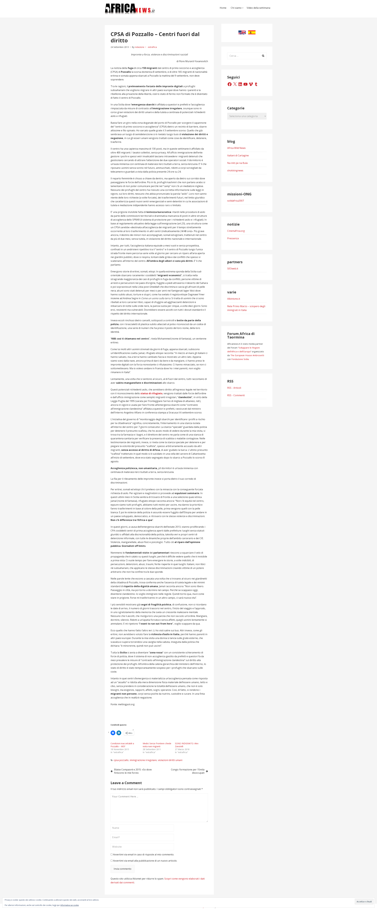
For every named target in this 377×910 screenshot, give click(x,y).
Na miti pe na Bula (237, 163)
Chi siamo (236, 7)
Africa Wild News (236, 148)
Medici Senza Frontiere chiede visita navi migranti (157, 745)
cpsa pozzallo (121, 760)
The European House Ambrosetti (247, 355)
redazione (139, 47)
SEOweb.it (232, 268)
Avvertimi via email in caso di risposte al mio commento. (143, 854)
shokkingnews (235, 170)
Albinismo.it (233, 298)
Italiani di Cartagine (238, 155)
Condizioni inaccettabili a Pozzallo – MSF (122, 745)
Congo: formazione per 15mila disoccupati (187, 771)
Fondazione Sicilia (240, 359)
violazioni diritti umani (170, 760)
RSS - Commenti (236, 395)
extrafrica (152, 47)
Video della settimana (258, 7)
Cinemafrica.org (236, 230)
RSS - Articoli (234, 387)
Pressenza (233, 238)
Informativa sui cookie (69, 905)
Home (223, 7)
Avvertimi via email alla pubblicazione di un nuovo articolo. (145, 860)
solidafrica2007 (235, 200)
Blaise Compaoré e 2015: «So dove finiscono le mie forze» (133, 771)
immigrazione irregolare (143, 760)
